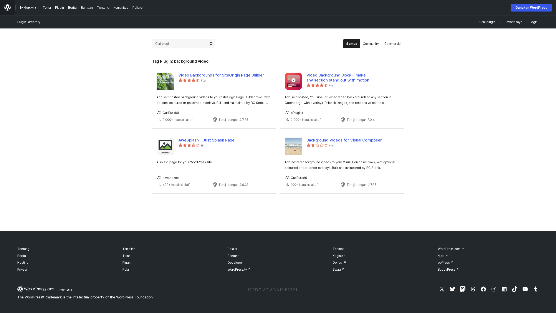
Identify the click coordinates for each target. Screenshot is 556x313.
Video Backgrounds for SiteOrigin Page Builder (221, 75)
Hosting (22, 262)
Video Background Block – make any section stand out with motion (337, 77)
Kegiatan (339, 256)
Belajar (232, 249)
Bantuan (233, 256)
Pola (125, 269)
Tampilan (128, 249)
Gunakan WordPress (531, 7)
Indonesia (65, 289)
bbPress (445, 262)
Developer (235, 262)
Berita (21, 256)
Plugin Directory (28, 22)
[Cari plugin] (211, 43)
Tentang (23, 249)
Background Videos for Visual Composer (344, 140)
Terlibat (338, 249)
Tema (126, 256)
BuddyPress (448, 269)
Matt (443, 256)
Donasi (339, 262)
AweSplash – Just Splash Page (206, 140)
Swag (338, 269)
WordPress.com (451, 249)
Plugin (126, 262)
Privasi (22, 269)
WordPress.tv (239, 269)
